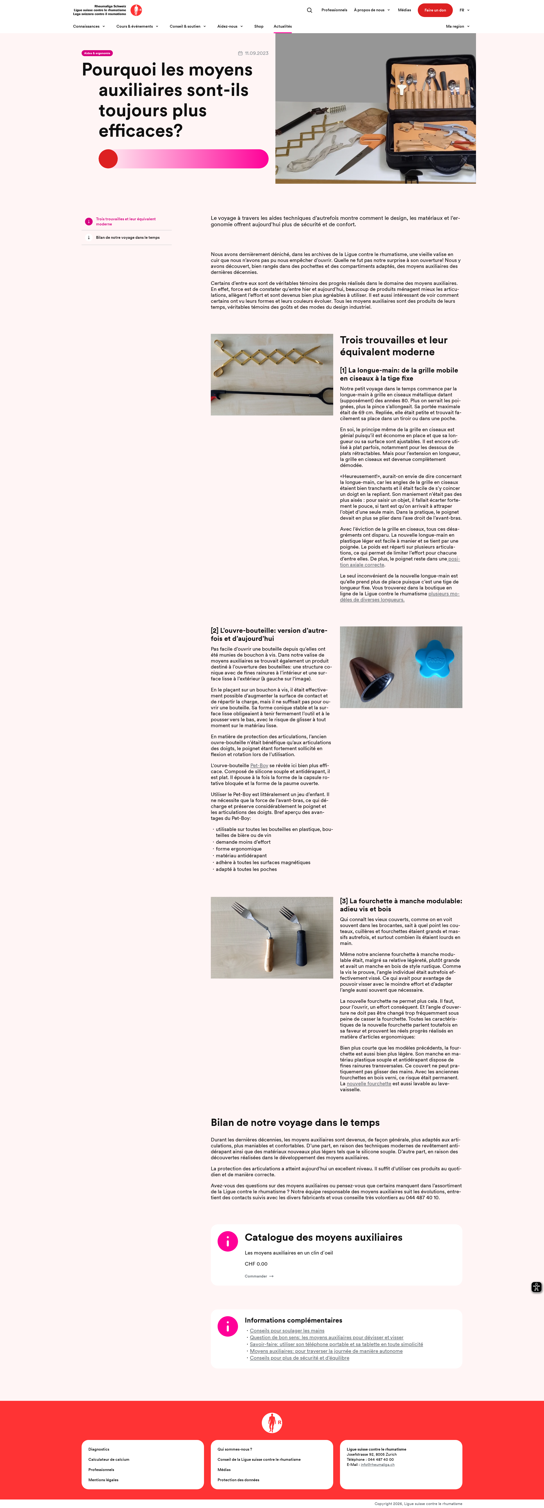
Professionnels (334, 10)
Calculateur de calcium (108, 1459)
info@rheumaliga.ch (378, 1464)
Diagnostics (98, 1449)
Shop (259, 26)
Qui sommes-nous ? (235, 1449)
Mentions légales (103, 1480)
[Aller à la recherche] (310, 10)
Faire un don (435, 10)
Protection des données (238, 1480)
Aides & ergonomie (97, 53)
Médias (404, 10)
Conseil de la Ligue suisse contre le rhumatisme (259, 1459)
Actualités (283, 26)
